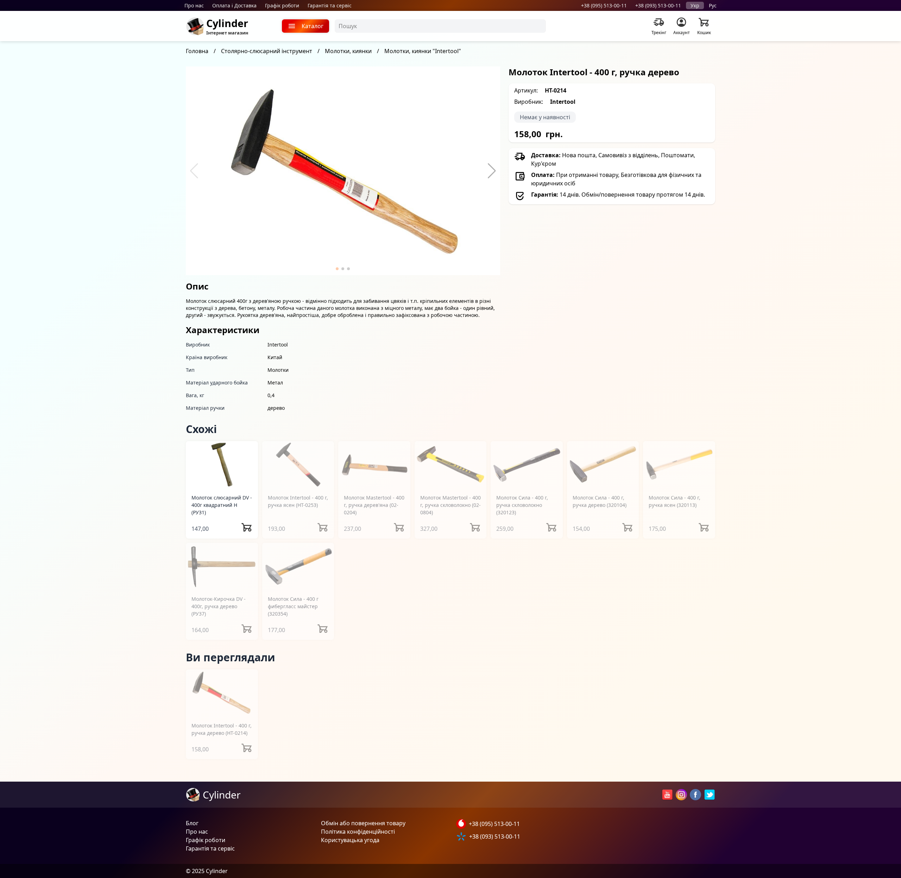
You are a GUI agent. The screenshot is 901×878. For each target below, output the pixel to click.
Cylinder (227, 23)
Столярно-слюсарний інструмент (266, 51)
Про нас (194, 5)
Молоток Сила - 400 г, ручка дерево (599, 501)
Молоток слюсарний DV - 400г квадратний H (221, 505)
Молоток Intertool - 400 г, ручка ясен (298, 501)
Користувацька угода (350, 840)
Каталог (312, 26)
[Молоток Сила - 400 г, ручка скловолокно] (527, 464)
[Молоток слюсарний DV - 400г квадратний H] (222, 464)
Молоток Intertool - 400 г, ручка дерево (221, 729)
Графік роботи (282, 5)
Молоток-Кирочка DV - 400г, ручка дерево (218, 606)
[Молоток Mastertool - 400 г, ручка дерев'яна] (374, 464)
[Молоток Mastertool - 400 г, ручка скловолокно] (451, 464)
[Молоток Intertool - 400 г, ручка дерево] (222, 692)
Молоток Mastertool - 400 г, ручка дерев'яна (374, 505)
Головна (197, 51)
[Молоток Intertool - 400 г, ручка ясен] (298, 464)
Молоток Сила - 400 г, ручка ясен (674, 501)
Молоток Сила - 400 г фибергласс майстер (293, 606)
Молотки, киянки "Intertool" (422, 51)
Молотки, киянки (348, 51)
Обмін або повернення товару (363, 823)
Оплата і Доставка (234, 5)
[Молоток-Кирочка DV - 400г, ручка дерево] (222, 566)
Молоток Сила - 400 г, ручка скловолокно (522, 505)
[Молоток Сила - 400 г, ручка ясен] (679, 464)
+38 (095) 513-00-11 (604, 5)
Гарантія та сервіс (330, 5)
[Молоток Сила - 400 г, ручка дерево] (603, 464)
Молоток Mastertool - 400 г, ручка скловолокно (450, 505)
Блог (192, 823)
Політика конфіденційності (358, 831)
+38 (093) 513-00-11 (658, 5)
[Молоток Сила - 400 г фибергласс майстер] (298, 566)
